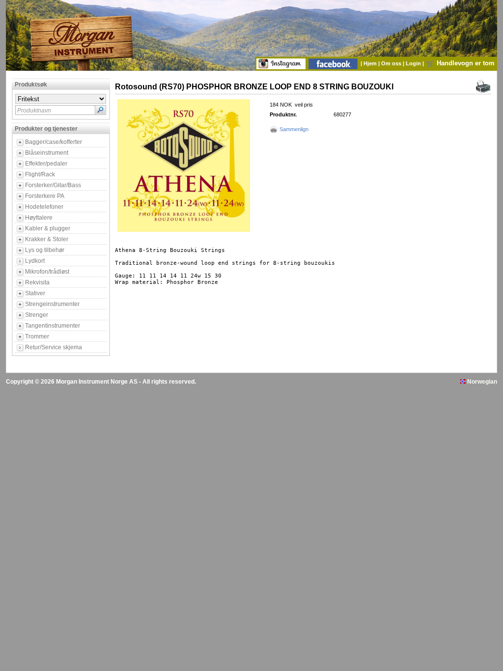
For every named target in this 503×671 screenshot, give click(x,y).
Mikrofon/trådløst (47, 271)
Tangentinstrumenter (52, 325)
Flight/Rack (40, 174)
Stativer (35, 293)
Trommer (37, 336)
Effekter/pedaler (46, 163)
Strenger (36, 314)
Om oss (392, 63)
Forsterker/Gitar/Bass (53, 185)
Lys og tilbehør (44, 250)
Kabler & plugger (47, 228)
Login (414, 63)
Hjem (370, 63)
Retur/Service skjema (53, 347)
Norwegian (481, 381)
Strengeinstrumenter (52, 304)
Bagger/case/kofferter (53, 142)
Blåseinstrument (46, 152)
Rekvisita (37, 282)
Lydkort (35, 260)
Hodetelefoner (44, 206)
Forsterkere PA (44, 196)
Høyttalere (39, 217)
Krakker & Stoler (46, 239)
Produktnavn (34, 110)
